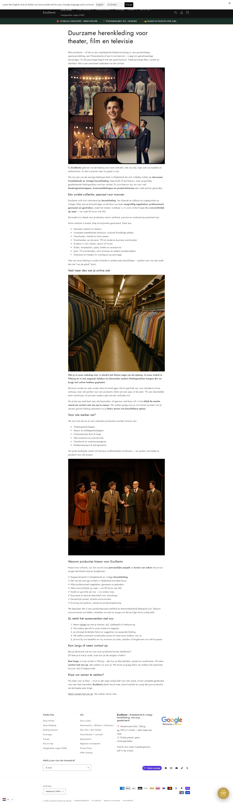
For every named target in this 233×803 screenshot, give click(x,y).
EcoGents (53, 801)
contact (83, 624)
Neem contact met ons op (80, 693)
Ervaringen (47, 734)
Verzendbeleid (128, 800)
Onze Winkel (48, 720)
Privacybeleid (96, 800)
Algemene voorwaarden (90, 743)
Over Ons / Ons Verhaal (90, 730)
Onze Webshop (49, 725)
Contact (46, 739)
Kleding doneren (50, 730)
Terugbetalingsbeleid (81, 800)
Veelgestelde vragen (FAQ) (55, 748)
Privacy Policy (86, 748)
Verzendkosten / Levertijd (91, 734)
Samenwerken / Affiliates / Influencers (96, 725)
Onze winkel (85, 720)
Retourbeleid (85, 739)
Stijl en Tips (48, 743)
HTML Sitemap (86, 752)
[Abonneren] (88, 768)
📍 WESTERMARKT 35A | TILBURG (120, 21)
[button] (67, 9)
